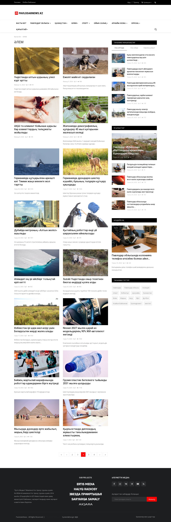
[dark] (155, 2)
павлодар (117, 288)
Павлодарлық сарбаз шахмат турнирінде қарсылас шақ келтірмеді (140, 98)
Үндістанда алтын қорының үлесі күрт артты (34, 79)
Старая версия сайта (53, 517)
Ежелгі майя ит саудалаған (79, 77)
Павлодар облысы (131, 288)
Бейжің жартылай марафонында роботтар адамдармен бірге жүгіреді (36, 382)
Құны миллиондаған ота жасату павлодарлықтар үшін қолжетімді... (141, 57)
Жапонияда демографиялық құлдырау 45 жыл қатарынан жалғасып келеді (80, 129)
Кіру (129, 2)
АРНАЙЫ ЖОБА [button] (119, 23)
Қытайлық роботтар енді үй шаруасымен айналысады (80, 232)
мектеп (148, 303)
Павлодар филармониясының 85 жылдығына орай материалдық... (141, 84)
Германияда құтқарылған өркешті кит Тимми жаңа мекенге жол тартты (34, 181)
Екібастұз (125, 293)
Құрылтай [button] (21, 29)
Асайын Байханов (120, 303)
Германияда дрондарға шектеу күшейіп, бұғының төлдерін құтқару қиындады (84, 181)
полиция (145, 288)
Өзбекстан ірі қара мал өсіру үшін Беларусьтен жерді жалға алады (34, 330)
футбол (146, 298)
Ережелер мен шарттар (145, 517)
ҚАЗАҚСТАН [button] (60, 23)
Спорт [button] (85, 23)
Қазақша (146, 2)
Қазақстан (147, 293)
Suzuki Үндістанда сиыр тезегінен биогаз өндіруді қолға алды (83, 281)
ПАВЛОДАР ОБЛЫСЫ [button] (40, 23)
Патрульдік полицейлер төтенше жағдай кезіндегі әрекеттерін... (141, 165)
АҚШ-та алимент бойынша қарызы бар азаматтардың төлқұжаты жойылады (35, 129)
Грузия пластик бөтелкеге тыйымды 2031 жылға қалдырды (85, 382)
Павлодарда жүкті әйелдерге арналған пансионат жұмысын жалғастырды (140, 71)
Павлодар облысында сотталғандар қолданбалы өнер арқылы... (141, 204)
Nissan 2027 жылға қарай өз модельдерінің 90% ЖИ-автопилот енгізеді (83, 331)
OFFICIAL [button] (135, 23)
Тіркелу (136, 2)
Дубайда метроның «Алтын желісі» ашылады (35, 232)
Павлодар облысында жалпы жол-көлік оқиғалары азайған (140, 178)
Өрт (137, 298)
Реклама (17, 2)
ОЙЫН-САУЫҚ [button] (100, 23)
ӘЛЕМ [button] (74, 23)
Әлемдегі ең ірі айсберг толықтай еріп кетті (34, 281)
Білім (115, 298)
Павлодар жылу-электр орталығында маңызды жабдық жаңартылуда (141, 112)
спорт (115, 293)
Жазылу (152, 499)
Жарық (123, 298)
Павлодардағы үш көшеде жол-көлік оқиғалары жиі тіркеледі (141, 190)
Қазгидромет (136, 303)
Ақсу (131, 298)
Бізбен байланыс (29, 2)
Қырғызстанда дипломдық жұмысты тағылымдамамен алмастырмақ (80, 432)
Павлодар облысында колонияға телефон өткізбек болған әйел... (131, 257)
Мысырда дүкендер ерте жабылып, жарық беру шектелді (35, 430)
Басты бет (21, 23)
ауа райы (136, 293)
